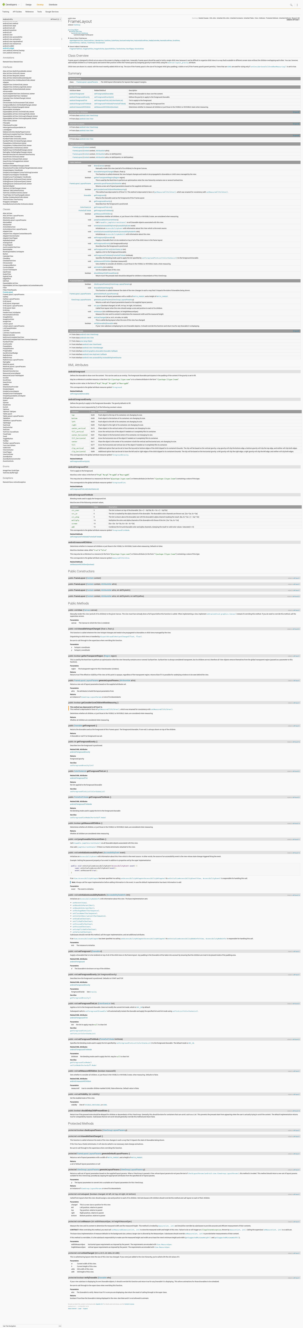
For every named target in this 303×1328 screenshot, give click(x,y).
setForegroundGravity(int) (104, 97)
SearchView (7, 382)
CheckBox (6, 258)
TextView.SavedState (11, 432)
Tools (39, 12)
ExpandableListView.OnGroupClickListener (19, 114)
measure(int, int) (166, 1226)
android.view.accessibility (12, 37)
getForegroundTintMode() (81, 1062)
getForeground (99, 195)
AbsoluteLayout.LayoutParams (14, 220)
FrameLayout (8, 292)
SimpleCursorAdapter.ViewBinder (15, 175)
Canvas (101, 166)
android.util (7, 32)
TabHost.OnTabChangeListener (14, 188)
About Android (72, 1308)
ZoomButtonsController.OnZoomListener (18, 204)
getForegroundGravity (102, 201)
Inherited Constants (236, 18)
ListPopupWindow (10, 328)
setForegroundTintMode (103, 255)
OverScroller (7, 344)
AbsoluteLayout (9, 218)
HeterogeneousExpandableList (14, 127)
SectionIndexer (8, 163)
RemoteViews (8, 369)
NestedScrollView (166, 40)
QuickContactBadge (10, 353)
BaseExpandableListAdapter (13, 251)
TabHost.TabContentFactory (13, 190)
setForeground (99, 237)
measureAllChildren (120, 558)
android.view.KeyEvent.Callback (95, 354)
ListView (6, 330)
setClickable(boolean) (82, 921)
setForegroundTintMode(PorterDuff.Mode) (110, 104)
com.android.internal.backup (14, 50)
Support (85, 1308)
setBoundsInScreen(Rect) (83, 908)
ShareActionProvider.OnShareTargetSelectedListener (22, 168)
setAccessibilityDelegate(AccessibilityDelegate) (143, 878)
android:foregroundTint (78, 100)
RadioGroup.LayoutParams (13, 360)
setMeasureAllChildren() (217, 192)
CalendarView (8, 256)
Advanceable (7, 91)
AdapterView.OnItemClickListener (15, 84)
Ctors (256, 18)
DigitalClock (7, 276)
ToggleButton (8, 438)
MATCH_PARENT (138, 296)
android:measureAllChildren (80, 107)
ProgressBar (7, 351)
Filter (5, 288)
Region (116, 177)
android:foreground (77, 94)
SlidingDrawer (8, 398)
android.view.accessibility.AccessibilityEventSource (102, 357)
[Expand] (296, 112)
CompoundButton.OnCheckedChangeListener (20, 105)
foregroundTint (119, 483)
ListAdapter (7, 129)
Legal (79, 1308)
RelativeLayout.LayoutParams (14, 366)
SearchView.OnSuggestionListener (16, 161)
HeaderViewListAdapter (12, 312)
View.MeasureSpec (164, 1244)
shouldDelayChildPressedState (105, 273)
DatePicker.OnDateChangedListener (16, 107)
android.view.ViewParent (92, 344)
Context (86, 147)
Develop (40, 4)
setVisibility (98, 267)
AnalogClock (7, 242)
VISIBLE (88, 1105)
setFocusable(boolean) (82, 924)
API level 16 (296, 742)
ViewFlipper (7, 452)
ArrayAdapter (8, 245)
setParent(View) (80, 903)
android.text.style (9, 26)
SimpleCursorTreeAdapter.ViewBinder (17, 177)
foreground (117, 387)
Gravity (93, 992)
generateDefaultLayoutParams (105, 294)
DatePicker (7, 272)
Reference (29, 12)
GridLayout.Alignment (11, 303)
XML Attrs (212, 18)
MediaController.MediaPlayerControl (16, 132)
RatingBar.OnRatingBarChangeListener (17, 152)
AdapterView (7, 231)
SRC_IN (139, 1007)
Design (28, 4)
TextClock (6, 425)
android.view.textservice (12, 44)
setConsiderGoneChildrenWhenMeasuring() (269, 67)
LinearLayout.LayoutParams (13, 326)
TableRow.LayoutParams (12, 420)
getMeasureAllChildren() (165, 192)
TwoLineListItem (9, 445)
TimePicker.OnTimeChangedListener (16, 195)
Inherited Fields (249, 18)
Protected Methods (272, 18)
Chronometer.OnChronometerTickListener (18, 102)
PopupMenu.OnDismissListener (14, 143)
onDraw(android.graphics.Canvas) (221, 614)
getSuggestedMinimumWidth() (227, 1238)
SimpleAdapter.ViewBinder (13, 170)
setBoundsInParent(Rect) (83, 905)
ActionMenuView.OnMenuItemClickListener (19, 80)
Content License (129, 1304)
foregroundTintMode (120, 530)
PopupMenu (7, 346)
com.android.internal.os (12, 53)
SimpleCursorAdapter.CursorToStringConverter (20, 172)
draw (96, 166)
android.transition (9, 30)
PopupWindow (8, 348)
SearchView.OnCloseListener (13, 157)
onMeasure (98, 311)
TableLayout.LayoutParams (13, 416)
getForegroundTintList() (81, 1031)
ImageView (7, 321)
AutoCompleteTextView (11, 247)
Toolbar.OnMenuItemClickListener (15, 197)
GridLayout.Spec (9, 308)
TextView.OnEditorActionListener (15, 193)
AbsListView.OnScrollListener (14, 73)
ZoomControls (8, 461)
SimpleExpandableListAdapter (14, 396)
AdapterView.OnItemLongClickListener (17, 87)
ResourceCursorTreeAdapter (13, 375)
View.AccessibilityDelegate (86, 878)
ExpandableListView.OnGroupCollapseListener (20, 116)
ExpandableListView (10, 283)
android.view (8, 35)
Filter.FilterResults (10, 290)
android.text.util (9, 28)
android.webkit (8, 46)
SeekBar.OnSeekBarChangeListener (16, 166)
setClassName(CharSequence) (85, 913)
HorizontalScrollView (11, 315)
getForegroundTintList (102, 207)
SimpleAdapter (8, 389)
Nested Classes (203, 18)
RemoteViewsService (10, 371)
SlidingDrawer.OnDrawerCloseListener (17, 179)
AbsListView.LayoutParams (13, 215)
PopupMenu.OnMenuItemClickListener (17, 145)
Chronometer (8, 263)
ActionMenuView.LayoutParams (15, 229)
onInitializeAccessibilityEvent (105, 226)
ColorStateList (85, 207)
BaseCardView (89, 40)
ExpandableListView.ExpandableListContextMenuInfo (23, 285)
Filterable (6, 123)
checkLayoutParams (101, 284)
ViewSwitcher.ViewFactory (13, 199)
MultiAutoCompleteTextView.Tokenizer (17, 134)
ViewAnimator (8, 450)
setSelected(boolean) (82, 932)
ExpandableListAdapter (11, 109)
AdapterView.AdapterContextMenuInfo (17, 233)
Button (5, 254)
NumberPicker (8, 342)
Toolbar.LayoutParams (11, 443)
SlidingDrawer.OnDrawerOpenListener (17, 181)
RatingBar (6, 362)
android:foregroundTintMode (80, 104)
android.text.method (10, 23)
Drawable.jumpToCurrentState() (112, 222)
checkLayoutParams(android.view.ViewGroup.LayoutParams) (213, 1173)
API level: (54, 19)
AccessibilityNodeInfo (128, 231)
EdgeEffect (7, 279)
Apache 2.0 (99, 1304)
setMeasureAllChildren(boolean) (106, 107)
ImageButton (8, 317)
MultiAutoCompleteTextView (13, 337)
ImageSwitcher (8, 319)
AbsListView (7, 213)
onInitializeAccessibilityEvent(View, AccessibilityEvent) (194, 878)
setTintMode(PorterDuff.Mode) (83, 1065)
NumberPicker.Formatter (12, 136)
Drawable (87, 195)
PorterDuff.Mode (85, 210)
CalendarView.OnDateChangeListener (17, 98)
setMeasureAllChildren (102, 261)
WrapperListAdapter (10, 202)
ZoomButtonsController (11, 459)
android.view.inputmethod (12, 41)
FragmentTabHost (76, 49)
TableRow (6, 418)
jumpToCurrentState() (87, 847)
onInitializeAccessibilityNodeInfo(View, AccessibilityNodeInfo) (197, 939)
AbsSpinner (7, 224)
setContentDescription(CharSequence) (89, 916)
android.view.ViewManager (93, 347)
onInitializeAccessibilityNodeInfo (106, 231)
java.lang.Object (73, 30)
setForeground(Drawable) (103, 94)
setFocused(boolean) (82, 927)
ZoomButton (7, 456)
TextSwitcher (8, 427)
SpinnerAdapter (9, 186)
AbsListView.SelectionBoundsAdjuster (17, 78)
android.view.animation (12, 39)
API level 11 (296, 839)
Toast (5, 436)
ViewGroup (76, 25)
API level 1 (296, 20)
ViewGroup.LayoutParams (120, 284)
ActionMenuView (9, 227)
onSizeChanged (100, 317)
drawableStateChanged (103, 288)
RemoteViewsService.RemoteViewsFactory (19, 154)
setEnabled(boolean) (82, 919)
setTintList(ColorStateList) (185, 1011)
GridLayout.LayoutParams (13, 306)
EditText (6, 281)
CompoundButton (9, 265)
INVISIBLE (96, 1105)
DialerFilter (7, 274)
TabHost (6, 409)
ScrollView (7, 380)
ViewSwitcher (8, 454)
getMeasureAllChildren (102, 214)
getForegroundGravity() (80, 998)
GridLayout (7, 301)
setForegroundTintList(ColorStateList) (108, 100)
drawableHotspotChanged (104, 171)
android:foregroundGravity (80, 97)
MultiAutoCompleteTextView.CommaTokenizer (20, 339)
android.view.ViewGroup (80, 33)
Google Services (52, 12)
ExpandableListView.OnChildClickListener (18, 111)
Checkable (7, 100)
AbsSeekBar (7, 222)
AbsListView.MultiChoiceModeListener (17, 71)
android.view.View (76, 31)
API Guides (17, 12)
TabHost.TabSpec (9, 411)
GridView (6, 310)
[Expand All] (295, 18)
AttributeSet (100, 150)
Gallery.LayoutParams (11, 299)
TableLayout (7, 414)
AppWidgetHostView (76, 40)
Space (5, 400)
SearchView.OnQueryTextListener (15, 159)
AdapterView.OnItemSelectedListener (17, 89)
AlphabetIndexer (9, 240)
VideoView (7, 447)
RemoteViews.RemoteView (13, 62)
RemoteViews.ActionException (14, 482)
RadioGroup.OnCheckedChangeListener (17, 150)
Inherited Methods (285, 18)
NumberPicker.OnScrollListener (14, 139)
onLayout (97, 305)
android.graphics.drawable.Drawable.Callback (100, 351)
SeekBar (6, 384)
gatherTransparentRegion (103, 177)
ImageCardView (88, 49)
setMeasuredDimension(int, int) (125, 1230)
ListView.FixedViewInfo (11, 333)
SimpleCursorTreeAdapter (12, 393)
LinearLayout (8, 324)
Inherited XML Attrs (223, 18)
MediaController (9, 335)
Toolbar (6, 441)
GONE (229, 67)
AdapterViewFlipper (10, 238)
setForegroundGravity (102, 243)
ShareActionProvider (10, 387)
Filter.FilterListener (10, 120)
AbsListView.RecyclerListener (14, 75)
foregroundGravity (120, 455)
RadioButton (7, 355)
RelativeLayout (8, 364)
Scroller (6, 378)
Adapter (6, 82)
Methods (262, 18)
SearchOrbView (75, 43)
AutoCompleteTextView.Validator (15, 96)
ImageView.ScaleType (11, 470)
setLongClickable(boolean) (84, 929)
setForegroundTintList (102, 249)
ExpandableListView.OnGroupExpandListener (20, 118)
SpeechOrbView (110, 49)
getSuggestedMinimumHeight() (198, 1238)
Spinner (6, 402)
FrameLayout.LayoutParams (13, 294)
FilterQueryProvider (10, 125)
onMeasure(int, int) (273, 1230)
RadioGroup (7, 357)
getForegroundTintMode (103, 210)
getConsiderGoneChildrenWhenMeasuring (109, 189)
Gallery (5, 297)
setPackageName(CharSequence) (86, 911)
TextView (6, 429)
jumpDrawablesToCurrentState (105, 220)
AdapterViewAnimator (11, 236)
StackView (7, 405)
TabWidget (7, 423)
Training (5, 12)
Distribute (53, 4)
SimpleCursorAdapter (11, 391)
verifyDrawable (99, 323)
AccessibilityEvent (123, 226)
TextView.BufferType (10, 473)
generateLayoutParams (102, 183)
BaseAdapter (7, 249)
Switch (5, 407)
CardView (107, 40)
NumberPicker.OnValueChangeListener (17, 141)
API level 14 (296, 823)
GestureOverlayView (126, 40)
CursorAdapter (8, 267)
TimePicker (7, 434)
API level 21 (296, 596)
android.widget (8, 48)
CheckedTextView (9, 260)
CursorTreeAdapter (10, 269)
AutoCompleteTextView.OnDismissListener (19, 93)
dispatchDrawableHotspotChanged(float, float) (121, 637)
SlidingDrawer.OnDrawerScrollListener (17, 184)
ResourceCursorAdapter (12, 373)
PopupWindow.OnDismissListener (15, 148)
